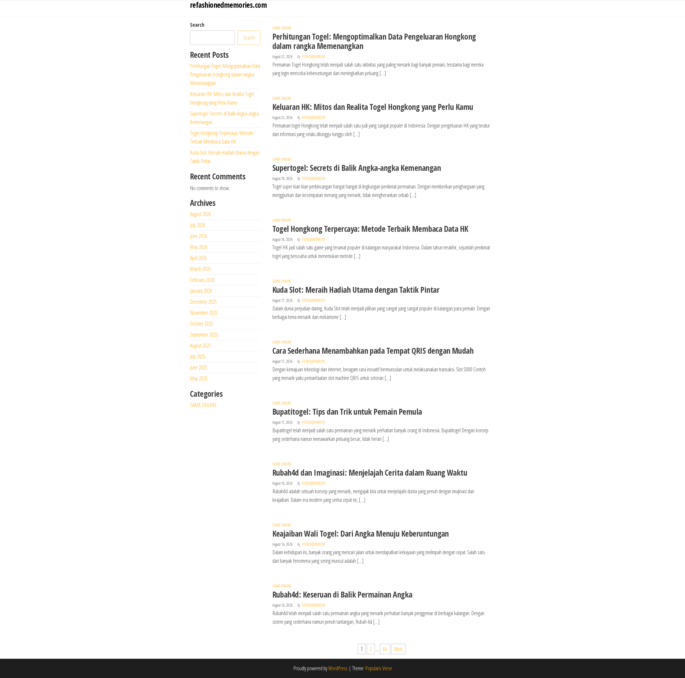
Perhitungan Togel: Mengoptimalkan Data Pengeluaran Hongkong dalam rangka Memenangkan (374, 41)
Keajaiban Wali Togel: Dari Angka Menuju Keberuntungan (360, 533)
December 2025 (203, 301)
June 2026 (198, 236)
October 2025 (201, 323)
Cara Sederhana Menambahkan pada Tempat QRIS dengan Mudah (373, 350)
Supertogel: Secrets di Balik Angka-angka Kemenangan (356, 167)
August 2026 (200, 214)
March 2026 (200, 268)
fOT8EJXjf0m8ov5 (313, 56)
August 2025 (200, 345)
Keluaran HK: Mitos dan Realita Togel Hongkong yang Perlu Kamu (372, 106)
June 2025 (198, 367)
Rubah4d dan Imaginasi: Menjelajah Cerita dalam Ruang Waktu (369, 472)
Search (197, 24)
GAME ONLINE (281, 27)
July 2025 (197, 356)
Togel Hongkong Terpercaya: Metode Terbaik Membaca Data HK (370, 228)
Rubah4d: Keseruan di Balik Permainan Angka (342, 594)
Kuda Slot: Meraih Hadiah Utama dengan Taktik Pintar (355, 289)
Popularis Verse (378, 668)
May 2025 (198, 378)
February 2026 (202, 279)
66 (385, 649)
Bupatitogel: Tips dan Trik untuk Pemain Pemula (347, 411)
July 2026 (197, 225)
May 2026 (198, 247)
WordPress (338, 668)
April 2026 (198, 257)
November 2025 (204, 312)
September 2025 (204, 334)
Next (398, 649)
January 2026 (201, 290)
